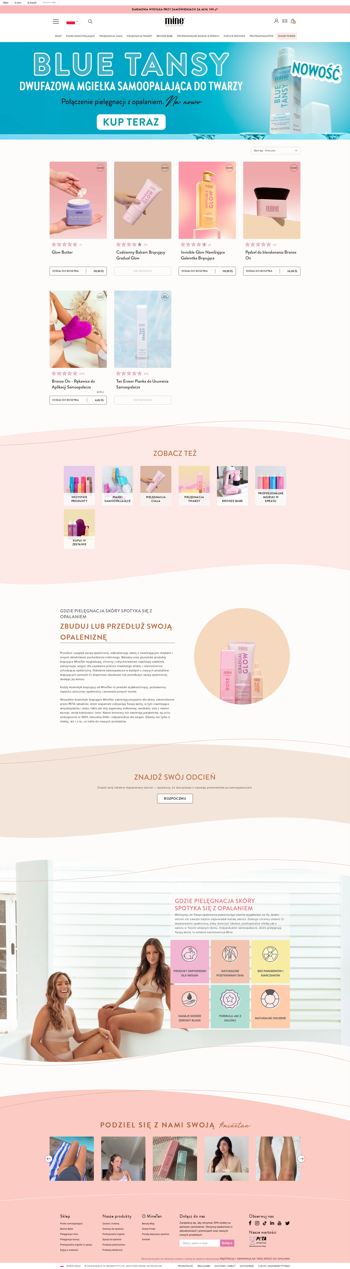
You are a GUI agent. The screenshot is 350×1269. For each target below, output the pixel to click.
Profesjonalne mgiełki (113, 1234)
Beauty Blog (148, 1223)
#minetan (234, 1126)
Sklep (58, 36)
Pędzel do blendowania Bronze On (270, 255)
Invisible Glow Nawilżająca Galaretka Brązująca (203, 255)
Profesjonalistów (261, 36)
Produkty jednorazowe (113, 1244)
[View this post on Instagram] (72, 1159)
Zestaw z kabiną (110, 1223)
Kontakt (146, 1239)
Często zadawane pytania (274, 1266)
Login (276, 21)
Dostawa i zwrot (225, 1266)
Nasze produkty (116, 1216)
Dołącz (227, 1243)
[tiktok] (265, 1222)
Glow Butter (62, 252)
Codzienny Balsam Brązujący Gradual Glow (140, 255)
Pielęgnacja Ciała (110, 36)
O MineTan (152, 1216)
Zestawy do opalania (113, 1228)
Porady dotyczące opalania (155, 1234)
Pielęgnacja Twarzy (139, 36)
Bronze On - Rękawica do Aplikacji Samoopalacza (73, 384)
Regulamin (204, 1266)
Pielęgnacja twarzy (69, 1239)
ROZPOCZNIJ (175, 798)
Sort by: (258, 150)
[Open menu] (56, 22)
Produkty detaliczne (112, 1250)
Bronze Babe (165, 36)
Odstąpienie (247, 1266)
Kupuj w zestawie (234, 36)
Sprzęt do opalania (111, 1239)
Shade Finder (286, 36)
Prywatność (185, 1266)
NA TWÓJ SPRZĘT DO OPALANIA (255, 1258)
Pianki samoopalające (80, 36)
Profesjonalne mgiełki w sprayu (198, 36)
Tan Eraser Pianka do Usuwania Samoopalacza (142, 384)
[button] (73, 21)
